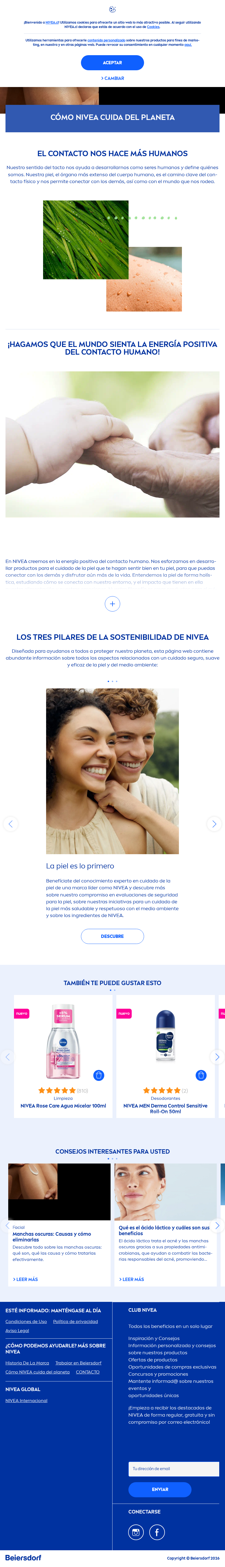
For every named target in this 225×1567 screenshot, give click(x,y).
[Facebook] (157, 1532)
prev (11, 824)
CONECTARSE (144, 1512)
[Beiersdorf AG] (23, 1559)
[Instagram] (136, 1532)
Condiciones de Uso (26, 1321)
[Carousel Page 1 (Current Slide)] (108, 681)
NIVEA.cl (52, 22)
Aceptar (112, 62)
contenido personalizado (106, 40)
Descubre (112, 936)
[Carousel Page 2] (112, 681)
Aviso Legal (17, 1330)
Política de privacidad (75, 1321)
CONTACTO (88, 1372)
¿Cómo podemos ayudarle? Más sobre (55, 1349)
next (214, 824)
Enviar (160, 1489)
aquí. (188, 45)
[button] (98, 1075)
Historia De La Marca (27, 1363)
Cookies (153, 27)
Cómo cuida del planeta (37, 1372)
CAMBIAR (114, 78)
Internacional (26, 1400)
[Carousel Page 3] (116, 681)
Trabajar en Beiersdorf (78, 1363)
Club (142, 1310)
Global (22, 1389)
